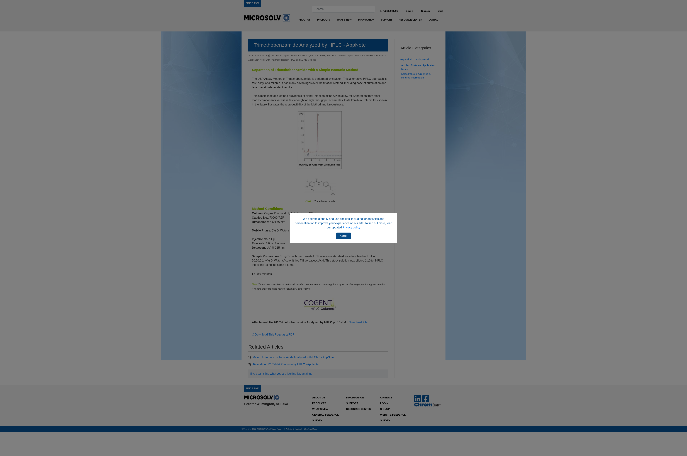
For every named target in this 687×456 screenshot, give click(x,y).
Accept (343, 236)
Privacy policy (351, 227)
